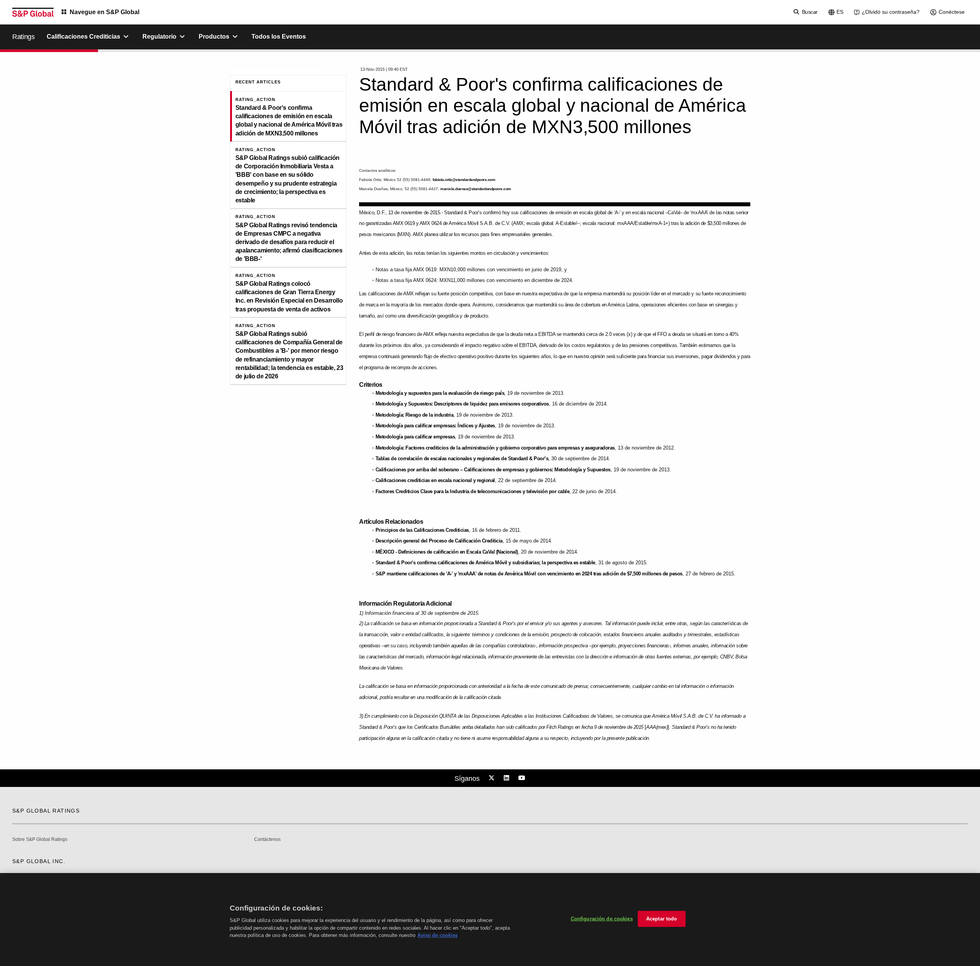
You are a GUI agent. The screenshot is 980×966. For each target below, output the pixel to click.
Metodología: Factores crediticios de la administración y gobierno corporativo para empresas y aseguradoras (495, 448)
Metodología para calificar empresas (415, 437)
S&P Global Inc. (38, 861)
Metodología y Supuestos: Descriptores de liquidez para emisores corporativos (462, 404)
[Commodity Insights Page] (493, 778)
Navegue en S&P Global (104, 12)
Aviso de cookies (437, 935)
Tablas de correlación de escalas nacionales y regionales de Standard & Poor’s (462, 458)
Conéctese (952, 12)
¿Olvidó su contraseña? (891, 12)
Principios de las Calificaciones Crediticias (422, 530)
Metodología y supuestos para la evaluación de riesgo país (440, 393)
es (839, 12)
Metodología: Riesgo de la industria (415, 415)
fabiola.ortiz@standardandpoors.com (464, 180)
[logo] (33, 12)
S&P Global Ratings (46, 811)
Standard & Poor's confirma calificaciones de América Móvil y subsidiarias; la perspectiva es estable (485, 562)
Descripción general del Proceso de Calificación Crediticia (439, 541)
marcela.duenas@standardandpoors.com (475, 189)
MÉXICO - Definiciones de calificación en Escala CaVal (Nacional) (447, 552)
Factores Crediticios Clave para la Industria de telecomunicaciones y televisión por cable (473, 491)
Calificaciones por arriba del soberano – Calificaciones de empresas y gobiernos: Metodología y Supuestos (493, 469)
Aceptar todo (661, 919)
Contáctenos (267, 839)
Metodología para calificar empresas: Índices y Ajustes (435, 425)
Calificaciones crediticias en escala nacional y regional (435, 480)
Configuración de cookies (602, 919)
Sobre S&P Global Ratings (39, 839)
